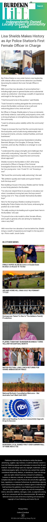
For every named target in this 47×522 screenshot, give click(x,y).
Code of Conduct (23, 512)
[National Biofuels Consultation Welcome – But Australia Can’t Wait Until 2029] (23, 382)
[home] (15, 12)
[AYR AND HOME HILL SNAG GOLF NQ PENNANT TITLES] (23, 280)
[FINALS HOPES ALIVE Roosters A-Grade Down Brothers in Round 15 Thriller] (23, 254)
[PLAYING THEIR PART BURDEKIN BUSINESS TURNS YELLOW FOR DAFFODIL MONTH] (23, 331)
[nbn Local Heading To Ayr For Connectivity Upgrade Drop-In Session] (23, 408)
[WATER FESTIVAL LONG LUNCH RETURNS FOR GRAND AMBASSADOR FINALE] (23, 357)
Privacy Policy (23, 509)
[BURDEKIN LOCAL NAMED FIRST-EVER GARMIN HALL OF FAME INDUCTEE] (23, 434)
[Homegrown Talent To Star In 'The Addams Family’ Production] (23, 305)
